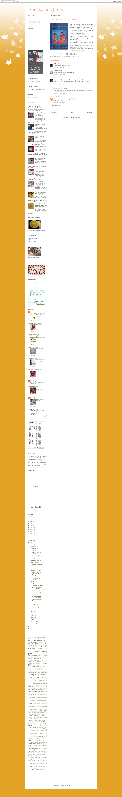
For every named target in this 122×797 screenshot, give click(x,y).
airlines (38, 637)
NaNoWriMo (42, 721)
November (34, 548)
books (39, 655)
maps (46, 714)
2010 (31, 542)
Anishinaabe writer (32, 642)
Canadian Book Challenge (37, 663)
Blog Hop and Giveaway (35, 105)
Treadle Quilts (33, 397)
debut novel (40, 677)
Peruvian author (33, 733)
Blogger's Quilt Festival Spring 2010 (40, 147)
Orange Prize (44, 730)
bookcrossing (31, 655)
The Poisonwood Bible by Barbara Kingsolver (37, 597)
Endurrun (30, 682)
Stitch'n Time (37, 757)
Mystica (32, 312)
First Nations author (65, 56)
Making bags (39, 324)
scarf (29, 748)
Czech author (37, 675)
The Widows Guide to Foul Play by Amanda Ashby (40, 315)
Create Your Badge (32, 241)
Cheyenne (37, 666)
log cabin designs (39, 712)
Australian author (43, 643)
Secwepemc (44, 748)
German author (42, 695)
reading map (33, 742)
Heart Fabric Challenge (36, 594)
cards (44, 665)
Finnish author (31, 688)
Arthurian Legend (42, 642)
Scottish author (36, 748)
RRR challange (33, 745)
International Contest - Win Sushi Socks (40, 159)
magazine (30, 714)
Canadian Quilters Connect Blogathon (39, 170)
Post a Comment (56, 105)
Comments (33, 22)
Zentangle (32, 769)
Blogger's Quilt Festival (40, 181)
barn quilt (40, 645)
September (34, 607)
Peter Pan (42, 733)
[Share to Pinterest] (76, 54)
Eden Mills (34, 680)
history (30, 703)
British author (32, 658)
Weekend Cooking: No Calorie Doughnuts (40, 125)
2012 (31, 538)
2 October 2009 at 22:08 (59, 74)
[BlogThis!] (71, 54)
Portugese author (33, 736)
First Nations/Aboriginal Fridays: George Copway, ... (36, 574)
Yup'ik (46, 768)
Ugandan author (32, 764)
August (33, 609)
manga (35, 714)
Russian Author (37, 746)
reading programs (42, 742)
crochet (32, 674)
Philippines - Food (40, 337)
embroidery (41, 680)
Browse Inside (43, 658)
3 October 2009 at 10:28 (59, 93)
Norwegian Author (37, 728)
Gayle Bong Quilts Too (36, 369)
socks (45, 749)
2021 (31, 519)
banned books (33, 645)
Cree (46, 672)
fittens (42, 691)
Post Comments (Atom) (75, 117)
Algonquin (42, 638)
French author (36, 694)
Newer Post (54, 112)
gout (29, 697)
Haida (30, 700)
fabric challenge (38, 683)
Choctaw (31, 669)
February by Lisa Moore (36, 568)
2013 (31, 536)
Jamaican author (41, 708)
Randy (34, 740)
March (33, 619)
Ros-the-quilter (34, 386)
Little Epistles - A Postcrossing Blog (35, 335)
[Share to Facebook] (74, 54)
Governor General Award (37, 697)
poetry (45, 734)
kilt (36, 711)
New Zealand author (39, 725)
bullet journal (34, 660)
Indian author (37, 703)
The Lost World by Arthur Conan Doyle (37, 603)
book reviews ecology (39, 654)
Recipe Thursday (33, 743)
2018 (31, 525)
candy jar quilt (36, 665)
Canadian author (34, 661)
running (45, 745)
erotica (37, 682)
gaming (43, 694)
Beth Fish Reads (34, 409)
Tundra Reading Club (40, 763)
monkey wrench (42, 718)
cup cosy (43, 674)
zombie (30, 771)
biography (40, 648)
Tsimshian (32, 763)
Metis (43, 715)
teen (43, 760)
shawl (36, 749)
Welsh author (30, 768)
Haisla (34, 700)
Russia (31, 746)
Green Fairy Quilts (34, 381)
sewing (31, 749)
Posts (31, 20)
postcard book (34, 738)
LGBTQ (29, 712)
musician (30, 720)
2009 (31, 544)
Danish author (44, 675)
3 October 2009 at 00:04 (59, 85)
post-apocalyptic (43, 736)
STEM (31, 757)
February (33, 621)
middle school (39, 717)
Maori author (40, 714)
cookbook (42, 671)
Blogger (68, 785)
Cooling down (39, 348)
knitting (41, 711)
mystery (35, 721)
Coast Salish (38, 669)
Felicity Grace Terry (58, 88)
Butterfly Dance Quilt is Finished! (37, 382)
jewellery (39, 709)
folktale (29, 692)
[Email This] (70, 54)
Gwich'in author (44, 698)
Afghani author (31, 637)
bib (35, 648)
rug (40, 745)
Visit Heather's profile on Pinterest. (36, 89)
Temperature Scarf (32, 761)
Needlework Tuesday (36, 560)
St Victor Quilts (34, 347)
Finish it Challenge (41, 686)
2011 (31, 540)
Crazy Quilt (40, 672)
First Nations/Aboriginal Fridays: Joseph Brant (37, 584)
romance (45, 743)
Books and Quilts (45, 9)
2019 (31, 523)
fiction (35, 686)
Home (72, 112)
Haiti (38, 700)
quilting (44, 738)
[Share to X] (73, 54)
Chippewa (39, 668)
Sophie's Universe (32, 752)
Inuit (35, 704)
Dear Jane (32, 677)
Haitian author (43, 700)
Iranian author (31, 706)
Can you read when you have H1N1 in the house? (36, 557)
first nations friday (75, 56)
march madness (34, 715)
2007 (31, 628)
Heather (55, 77)
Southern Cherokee (41, 754)
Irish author (38, 706)
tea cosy (36, 760)
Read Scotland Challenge (42, 740)
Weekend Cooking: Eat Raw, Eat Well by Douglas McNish (40, 193)
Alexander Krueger (32, 638)
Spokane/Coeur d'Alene (42, 755)
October (33, 550)
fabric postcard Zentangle (40, 685)
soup (41, 752)
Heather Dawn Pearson (33, 238)
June (32, 613)
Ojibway (45, 729)
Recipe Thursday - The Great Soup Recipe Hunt (41, 204)
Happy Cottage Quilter (35, 323)
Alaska (43, 637)
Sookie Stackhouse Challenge (38, 751)
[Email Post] (66, 54)
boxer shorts (42, 657)
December (34, 546)
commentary (35, 671)
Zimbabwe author (41, 769)
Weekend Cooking (32, 766)
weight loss (42, 766)
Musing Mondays (35, 562)
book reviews (57, 56)
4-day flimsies (39, 371)
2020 (31, 521)
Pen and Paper (34, 358)
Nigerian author (32, 727)
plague (36, 734)
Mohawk (35, 718)
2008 (31, 626)
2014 (31, 533)
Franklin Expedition (36, 692)
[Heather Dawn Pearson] (29, 240)
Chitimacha (45, 668)
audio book (31, 643)
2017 (31, 527)
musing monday (37, 720)
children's (43, 666)
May (32, 615)
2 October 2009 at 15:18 (59, 67)
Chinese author (31, 668)
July (32, 611)
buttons (42, 660)
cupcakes (30, 675)
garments (30, 695)
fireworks (37, 688)
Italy (35, 708)
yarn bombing (40, 768)
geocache (35, 695)
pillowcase (30, 734)
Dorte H (55, 63)
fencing (30, 686)
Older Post (90, 112)
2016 (31, 529)
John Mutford (57, 97)
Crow (38, 674)
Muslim (29, 721)
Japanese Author (32, 709)
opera (38, 730)
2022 (31, 517)
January (33, 623)
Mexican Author (31, 717)
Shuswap (40, 749)
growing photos (36, 698)
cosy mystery (31, 672)
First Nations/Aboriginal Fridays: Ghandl (36, 565)
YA (35, 768)
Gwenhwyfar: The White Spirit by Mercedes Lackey (36, 578)
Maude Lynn (57, 70)
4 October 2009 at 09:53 (59, 102)
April (32, 617)
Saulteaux (44, 746)
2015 (31, 531)
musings (43, 720)
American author (35, 640)
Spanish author (31, 755)
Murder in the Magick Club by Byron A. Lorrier (36, 588)
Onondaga (33, 730)
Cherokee (30, 666)
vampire (42, 765)
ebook (45, 679)
